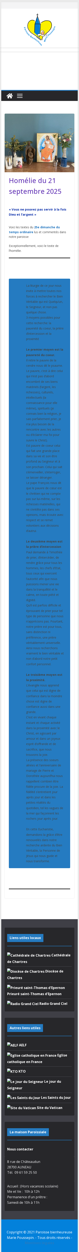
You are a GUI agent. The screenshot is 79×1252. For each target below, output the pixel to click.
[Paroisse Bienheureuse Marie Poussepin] (10, 96)
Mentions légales (39, 1243)
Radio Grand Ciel (53, 1003)
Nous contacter (20, 1149)
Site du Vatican (49, 1107)
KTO (22, 1071)
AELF (22, 1045)
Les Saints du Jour (55, 1097)
